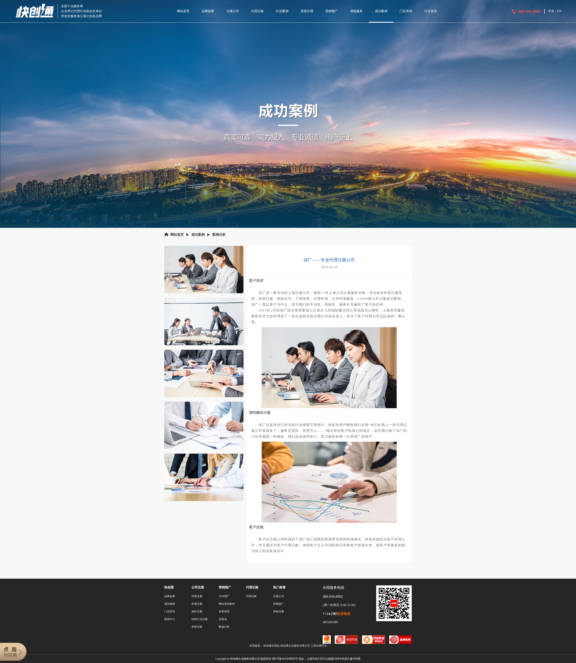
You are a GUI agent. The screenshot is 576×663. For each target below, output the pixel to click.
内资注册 (196, 596)
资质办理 (307, 11)
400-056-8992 (529, 11)
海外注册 (196, 611)
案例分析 (219, 234)
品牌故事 (208, 11)
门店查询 (406, 11)
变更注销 (196, 626)
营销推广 (331, 11)
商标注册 (278, 611)
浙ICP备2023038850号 (285, 658)
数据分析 (224, 626)
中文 (551, 11)
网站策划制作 (227, 603)
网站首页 (183, 11)
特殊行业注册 (199, 619)
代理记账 (257, 11)
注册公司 (232, 11)
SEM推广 (224, 596)
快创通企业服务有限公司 (295, 645)
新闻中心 (169, 619)
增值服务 (356, 11)
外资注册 (196, 603)
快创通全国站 (271, 645)
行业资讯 (430, 11)
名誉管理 (224, 611)
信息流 (223, 619)
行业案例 (282, 11)
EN (559, 11)
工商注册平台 (319, 645)
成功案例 (381, 11)
